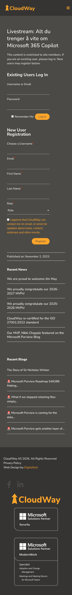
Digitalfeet (31, 467)
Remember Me (24, 117)
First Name (15, 173)
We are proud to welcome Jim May (32, 279)
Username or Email (19, 84)
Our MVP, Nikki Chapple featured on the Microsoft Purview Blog (35, 335)
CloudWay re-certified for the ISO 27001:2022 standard (31, 320)
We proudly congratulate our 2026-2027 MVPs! (32, 291)
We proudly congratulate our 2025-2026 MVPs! (32, 306)
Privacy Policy (12, 463)
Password (13, 99)
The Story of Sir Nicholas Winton (28, 370)
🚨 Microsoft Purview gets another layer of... (35, 429)
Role (11, 203)
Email (11, 158)
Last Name (14, 188)
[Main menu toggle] (68, 8)
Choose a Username (20, 143)
